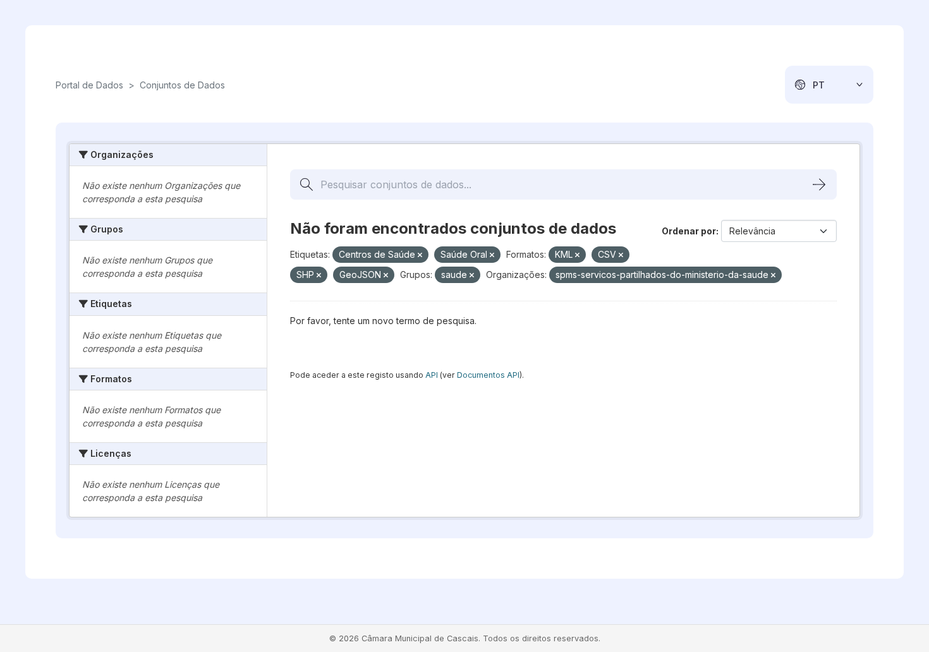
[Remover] (420, 255)
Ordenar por (689, 231)
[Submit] (819, 184)
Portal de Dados (89, 85)
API (431, 375)
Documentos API (488, 375)
